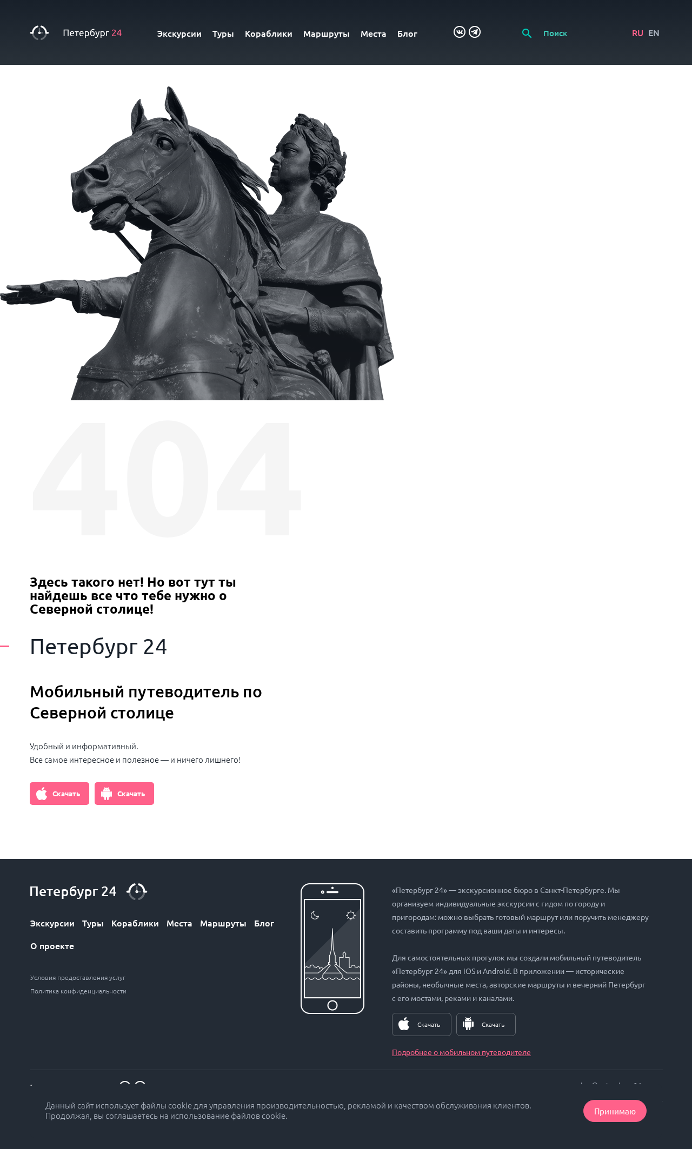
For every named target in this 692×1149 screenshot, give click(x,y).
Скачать (66, 793)
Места (374, 33)
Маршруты (326, 33)
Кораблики (268, 33)
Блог (407, 33)
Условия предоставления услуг (77, 977)
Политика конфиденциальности (78, 990)
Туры (223, 33)
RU (637, 32)
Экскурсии (179, 33)
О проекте (52, 945)
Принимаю (615, 1111)
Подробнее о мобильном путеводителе (461, 1052)
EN (654, 32)
